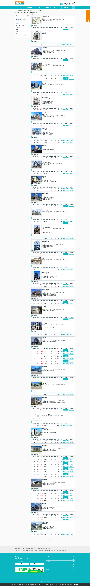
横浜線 (44, 20)
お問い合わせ (48, 7)
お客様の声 (48, 561)
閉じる (76, 584)
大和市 (44, 47)
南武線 (44, 103)
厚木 (49, 197)
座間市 (44, 32)
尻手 (46, 164)
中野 (46, 128)
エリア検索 (29, 7)
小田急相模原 (51, 276)
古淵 (46, 20)
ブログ (47, 564)
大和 (49, 212)
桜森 (45, 145)
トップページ (48, 556)
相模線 (44, 132)
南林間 (50, 52)
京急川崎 (48, 231)
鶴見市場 (48, 165)
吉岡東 (46, 428)
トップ (20, 7)
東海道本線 (45, 101)
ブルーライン (56, 550)
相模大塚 (48, 149)
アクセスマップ (48, 566)
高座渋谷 (50, 181)
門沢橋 (47, 133)
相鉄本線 (44, 85)
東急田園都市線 (45, 294)
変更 (28, 15)
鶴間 (49, 51)
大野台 (48, 16)
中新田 (47, 193)
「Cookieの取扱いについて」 (62, 584)
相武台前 (50, 36)
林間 (45, 112)
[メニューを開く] (73, 7)
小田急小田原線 (45, 36)
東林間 (48, 272)
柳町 (47, 97)
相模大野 (50, 295)
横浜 (48, 245)
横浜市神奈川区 (45, 241)
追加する (71, 29)
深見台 (46, 479)
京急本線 (44, 165)
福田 (45, 176)
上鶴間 (48, 289)
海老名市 (44, 128)
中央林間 (50, 294)
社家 (46, 132)
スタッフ (47, 559)
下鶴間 (41, 548)
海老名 (48, 416)
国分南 (47, 522)
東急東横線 (45, 245)
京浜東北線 (45, 102)
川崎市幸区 (44, 97)
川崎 (48, 101)
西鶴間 (46, 47)
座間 (49, 401)
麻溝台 (35, 548)
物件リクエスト (57, 7)
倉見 (46, 134)
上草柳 (46, 366)
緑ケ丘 (46, 32)
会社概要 (38, 7)
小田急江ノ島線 (45, 51)
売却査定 (66, 7)
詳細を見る (66, 29)
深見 (45, 503)
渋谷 (45, 306)
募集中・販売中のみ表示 (22, 19)
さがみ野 (48, 85)
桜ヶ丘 (50, 180)
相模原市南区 (45, 16)
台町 (48, 241)
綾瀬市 (44, 428)
